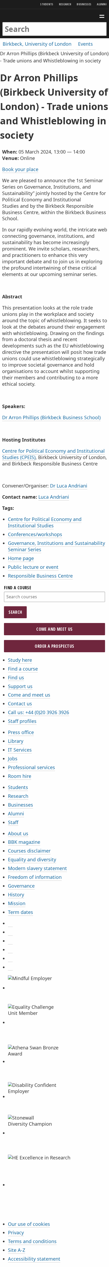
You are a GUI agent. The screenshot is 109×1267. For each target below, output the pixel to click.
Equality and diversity (32, 859)
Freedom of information (35, 877)
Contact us (20, 703)
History (16, 894)
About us (18, 833)
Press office (21, 732)
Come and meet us (54, 629)
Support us (20, 686)
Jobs (12, 758)
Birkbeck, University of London (37, 44)
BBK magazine (24, 842)
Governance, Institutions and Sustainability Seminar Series (56, 546)
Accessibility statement (34, 1259)
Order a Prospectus (54, 646)
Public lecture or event (33, 567)
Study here (20, 660)
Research (65, 4)
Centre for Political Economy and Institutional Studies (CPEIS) (53, 454)
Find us (16, 677)
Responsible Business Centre (40, 576)
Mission (16, 903)
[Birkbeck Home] (54, 15)
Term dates (20, 912)
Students (46, 4)
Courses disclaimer (29, 851)
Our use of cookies (29, 1224)
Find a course (17, 588)
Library (15, 741)
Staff (13, 822)
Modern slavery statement (37, 868)
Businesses (84, 4)
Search (15, 612)
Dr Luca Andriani (68, 485)
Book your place (20, 169)
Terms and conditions (32, 1241)
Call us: (38, 712)
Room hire (19, 776)
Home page (21, 558)
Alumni (102, 4)
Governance (21, 886)
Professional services (31, 767)
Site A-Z (16, 1250)
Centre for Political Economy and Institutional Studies (44, 522)
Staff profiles (22, 721)
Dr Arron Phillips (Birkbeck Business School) (51, 417)
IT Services (20, 750)
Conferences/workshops (35, 534)
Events (85, 44)
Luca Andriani (53, 497)
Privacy (16, 1232)
